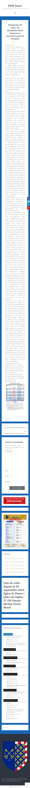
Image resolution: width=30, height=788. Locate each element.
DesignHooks (18, 786)
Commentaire (9, 451)
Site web (7, 481)
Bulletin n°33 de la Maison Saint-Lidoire (14, 565)
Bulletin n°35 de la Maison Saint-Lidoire (14, 558)
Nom (6, 470)
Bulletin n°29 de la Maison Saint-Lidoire (14, 572)
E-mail (7, 476)
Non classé (15, 41)
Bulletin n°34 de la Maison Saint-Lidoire (14, 562)
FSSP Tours (15, 5)
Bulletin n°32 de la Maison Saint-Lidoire (14, 568)
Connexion (6, 727)
